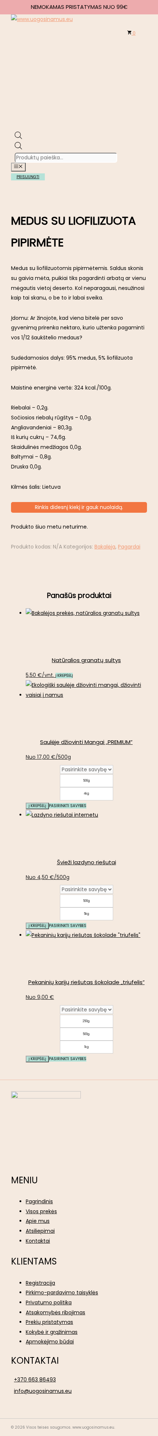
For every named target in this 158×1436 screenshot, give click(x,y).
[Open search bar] (18, 137)
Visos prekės (41, 1211)
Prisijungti (28, 177)
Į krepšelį (37, 806)
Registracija (40, 1283)
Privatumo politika (49, 1302)
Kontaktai (38, 1241)
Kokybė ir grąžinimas (52, 1332)
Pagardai (129, 546)
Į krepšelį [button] (64, 675)
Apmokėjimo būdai (50, 1341)
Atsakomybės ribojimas (55, 1312)
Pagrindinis (39, 1201)
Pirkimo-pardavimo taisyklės (62, 1292)
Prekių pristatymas (49, 1322)
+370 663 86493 (35, 1379)
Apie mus (38, 1221)
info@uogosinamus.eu (43, 1391)
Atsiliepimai (40, 1231)
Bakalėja (104, 546)
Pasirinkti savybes (67, 806)
